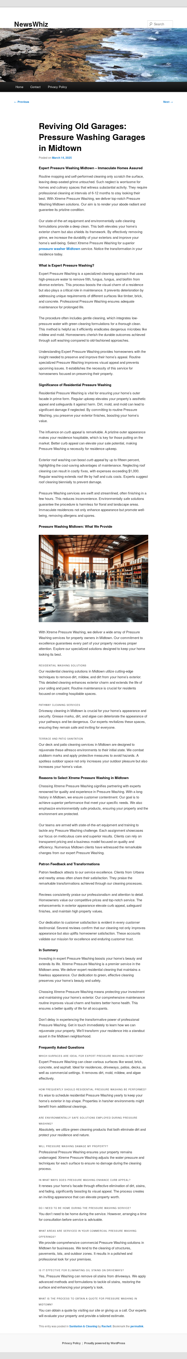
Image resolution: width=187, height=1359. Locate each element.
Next (168, 102)
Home (19, 87)
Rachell (106, 1326)
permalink (136, 1326)
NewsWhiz (31, 24)
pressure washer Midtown (59, 248)
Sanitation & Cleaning (83, 1326)
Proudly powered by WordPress (104, 1343)
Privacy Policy (57, 87)
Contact (35, 87)
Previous (21, 102)
